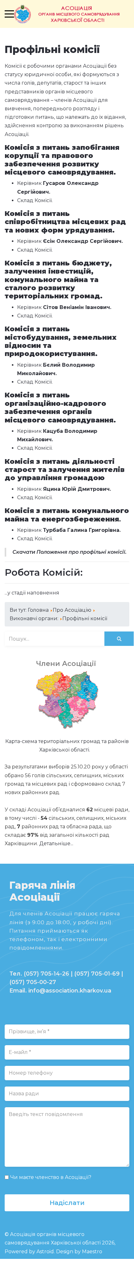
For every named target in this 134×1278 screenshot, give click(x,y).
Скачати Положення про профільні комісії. (69, 552)
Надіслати (67, 1203)
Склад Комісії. (35, 200)
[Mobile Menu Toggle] (9, 13)
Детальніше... (56, 843)
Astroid (45, 1251)
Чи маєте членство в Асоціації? (50, 1177)
